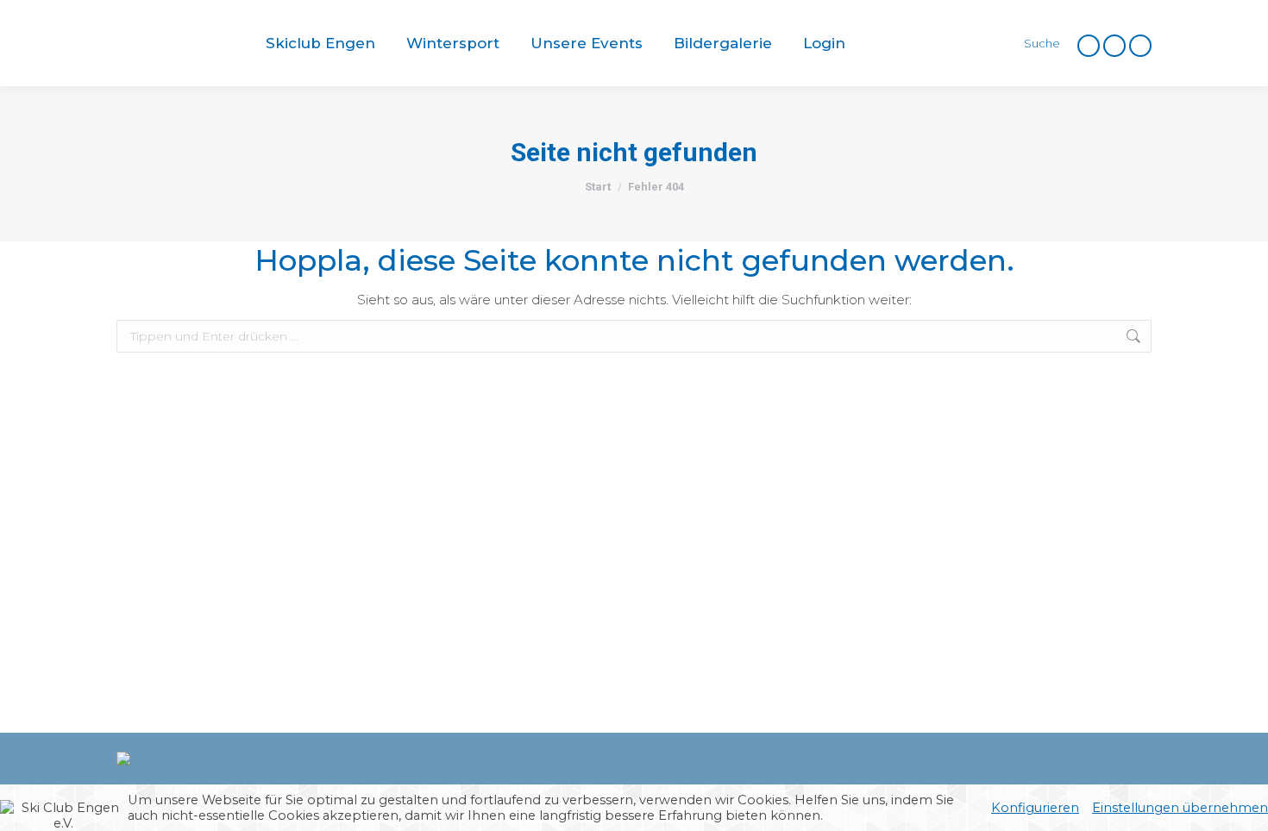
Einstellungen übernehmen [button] (1180, 807)
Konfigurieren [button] (1035, 807)
